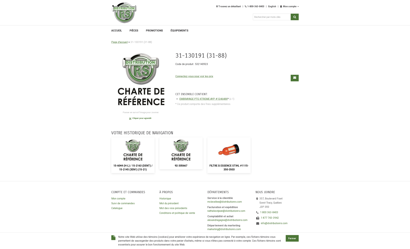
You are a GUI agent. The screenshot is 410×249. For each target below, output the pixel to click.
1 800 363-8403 (269, 212)
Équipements (179, 30)
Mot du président (169, 203)
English (272, 6)
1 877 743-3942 (270, 217)
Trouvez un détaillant (229, 6)
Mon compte (290, 6)
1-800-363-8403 (255, 6)
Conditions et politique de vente (177, 213)
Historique (165, 198)
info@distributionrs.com (274, 223)
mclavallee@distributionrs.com (224, 201)
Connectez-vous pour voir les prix (194, 76)
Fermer (292, 238)
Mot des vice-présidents (173, 208)
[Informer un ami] (295, 78)
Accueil (116, 30)
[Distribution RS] (124, 13)
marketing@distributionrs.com (224, 229)
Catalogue (117, 208)
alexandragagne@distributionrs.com (227, 220)
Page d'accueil (119, 42)
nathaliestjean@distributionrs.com (226, 210)
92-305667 (181, 165)
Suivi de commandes (123, 203)
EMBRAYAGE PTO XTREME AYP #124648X (203, 98)
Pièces (134, 30)
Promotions (154, 30)
